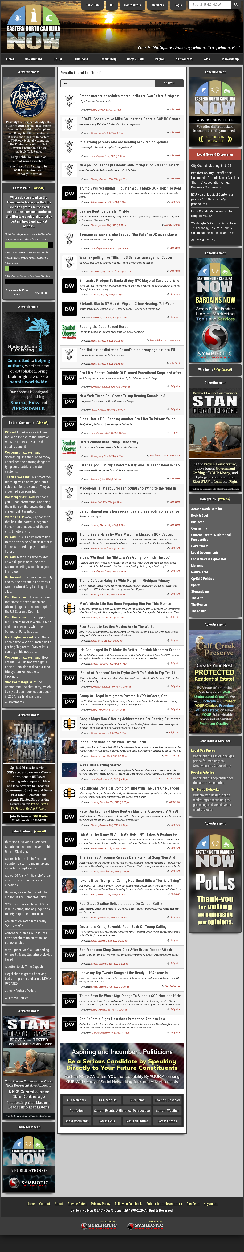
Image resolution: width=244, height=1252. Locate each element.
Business (81, 59)
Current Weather (167, 1111)
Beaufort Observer (167, 1100)
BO (112, 5)
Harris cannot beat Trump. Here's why (108, 442)
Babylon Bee (174, 617)
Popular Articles (202, 772)
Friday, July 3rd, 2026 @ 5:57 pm (106, 110)
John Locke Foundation (169, 778)
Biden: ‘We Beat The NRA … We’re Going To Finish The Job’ (124, 557)
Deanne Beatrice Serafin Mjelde (104, 211)
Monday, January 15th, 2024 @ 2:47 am (109, 733)
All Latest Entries (17, 998)
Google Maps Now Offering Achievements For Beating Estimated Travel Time (130, 721)
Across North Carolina (207, 509)
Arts (207, 59)
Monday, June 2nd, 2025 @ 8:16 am (107, 364)
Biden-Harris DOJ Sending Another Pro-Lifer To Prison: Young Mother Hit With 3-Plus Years (127, 421)
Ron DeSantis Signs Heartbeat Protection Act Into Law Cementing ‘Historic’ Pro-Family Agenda (122, 1021)
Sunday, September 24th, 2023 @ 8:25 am (109, 964)
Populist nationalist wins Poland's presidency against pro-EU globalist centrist (127, 351)
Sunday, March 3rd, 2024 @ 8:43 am (107, 617)
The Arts (197, 598)
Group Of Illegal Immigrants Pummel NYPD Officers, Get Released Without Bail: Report (123, 698)
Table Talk (92, 5)
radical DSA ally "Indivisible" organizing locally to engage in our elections (28, 880)
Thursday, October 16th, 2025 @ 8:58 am (109, 248)
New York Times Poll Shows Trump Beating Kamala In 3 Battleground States (122, 398)
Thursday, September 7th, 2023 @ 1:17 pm (110, 1033)
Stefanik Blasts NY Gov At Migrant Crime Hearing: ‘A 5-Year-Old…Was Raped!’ (126, 305)
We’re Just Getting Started (100, 765)
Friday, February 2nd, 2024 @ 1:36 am (108, 710)
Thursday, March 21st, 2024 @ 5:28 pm (108, 571)
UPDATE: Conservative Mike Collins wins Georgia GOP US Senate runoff (129, 121)
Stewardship (230, 59)
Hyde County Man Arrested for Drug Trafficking (212, 213)
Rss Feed (193, 1204)
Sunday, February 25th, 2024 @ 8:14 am (109, 664)
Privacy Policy (100, 1204)
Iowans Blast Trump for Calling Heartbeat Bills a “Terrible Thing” (130, 880)
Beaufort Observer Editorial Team (165, 340)
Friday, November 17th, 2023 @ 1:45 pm (109, 848)
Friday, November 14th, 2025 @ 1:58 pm (109, 202)
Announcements (172, 225)
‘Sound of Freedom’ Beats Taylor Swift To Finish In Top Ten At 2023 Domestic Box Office (127, 675)
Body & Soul (135, 59)
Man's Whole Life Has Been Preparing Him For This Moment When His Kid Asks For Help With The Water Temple (126, 605)
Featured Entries (137, 1121)
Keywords (210, 1204)
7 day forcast (222, 370)
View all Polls (41, 293)
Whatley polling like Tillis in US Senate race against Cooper (126, 257)
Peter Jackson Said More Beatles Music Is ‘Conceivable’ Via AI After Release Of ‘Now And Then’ (128, 813)
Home (10, 59)
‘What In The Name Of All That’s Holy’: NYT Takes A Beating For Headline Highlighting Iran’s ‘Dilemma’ (128, 836)
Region (160, 59)
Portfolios (76, 1111)
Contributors (132, 5)
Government (33, 59)
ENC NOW (175, 894)
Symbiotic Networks (205, 789)
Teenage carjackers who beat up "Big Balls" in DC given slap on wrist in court (129, 236)
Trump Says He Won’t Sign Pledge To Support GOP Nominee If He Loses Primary (130, 998)
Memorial (198, 566)
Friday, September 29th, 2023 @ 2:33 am (109, 940)
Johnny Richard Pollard (20, 991)
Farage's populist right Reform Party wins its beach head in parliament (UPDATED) (129, 467)
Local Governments (205, 553)
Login (178, 5)
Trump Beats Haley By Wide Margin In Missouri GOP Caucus (126, 534)
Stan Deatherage (172, 755)
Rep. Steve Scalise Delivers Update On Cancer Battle (120, 903)
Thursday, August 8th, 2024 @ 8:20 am (108, 433)
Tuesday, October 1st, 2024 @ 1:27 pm (108, 410)
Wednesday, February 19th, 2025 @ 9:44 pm (111, 387)
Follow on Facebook (128, 1204)
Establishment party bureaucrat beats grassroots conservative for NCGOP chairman (129, 513)
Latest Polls (107, 1121)
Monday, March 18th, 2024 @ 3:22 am (108, 594)
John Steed (175, 109)
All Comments (14, 702)
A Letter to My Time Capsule (24, 967)
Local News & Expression (209, 559)
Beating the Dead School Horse (103, 326)
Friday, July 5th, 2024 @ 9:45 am (106, 479)
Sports (196, 585)
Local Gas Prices (203, 750)
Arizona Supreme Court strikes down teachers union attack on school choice (26, 938)
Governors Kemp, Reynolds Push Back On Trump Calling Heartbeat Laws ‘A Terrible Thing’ (123, 928)
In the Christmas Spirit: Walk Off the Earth (112, 742)
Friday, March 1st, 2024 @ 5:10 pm (107, 640)
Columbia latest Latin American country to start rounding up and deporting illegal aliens (27, 863)
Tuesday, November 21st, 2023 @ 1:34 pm (109, 825)
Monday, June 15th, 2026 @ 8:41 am (107, 133)
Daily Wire (175, 201)
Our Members (76, 1100)
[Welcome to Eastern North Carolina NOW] (33, 27)
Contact (44, 1204)
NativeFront (184, 59)
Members (158, 5)
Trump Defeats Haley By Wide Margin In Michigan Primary (124, 580)
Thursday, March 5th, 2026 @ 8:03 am (108, 156)
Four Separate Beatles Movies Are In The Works (117, 626)
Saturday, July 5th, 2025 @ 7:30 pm (107, 294)
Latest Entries (167, 1121)
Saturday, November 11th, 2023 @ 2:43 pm (110, 871)
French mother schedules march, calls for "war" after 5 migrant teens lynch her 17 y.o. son (129, 98)
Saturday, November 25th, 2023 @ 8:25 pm (110, 802)
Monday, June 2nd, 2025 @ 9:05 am (107, 340)
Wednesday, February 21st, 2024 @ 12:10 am (111, 687)
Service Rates (77, 1204)
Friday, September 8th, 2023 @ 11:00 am (109, 1010)
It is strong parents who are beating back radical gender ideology (123, 144)
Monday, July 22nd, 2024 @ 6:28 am (107, 456)
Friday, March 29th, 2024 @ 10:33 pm (108, 548)
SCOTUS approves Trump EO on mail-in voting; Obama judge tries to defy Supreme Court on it (27, 909)
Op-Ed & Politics (202, 579)
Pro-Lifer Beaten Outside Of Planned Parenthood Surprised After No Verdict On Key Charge (130, 375)
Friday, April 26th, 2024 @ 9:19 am (107, 502)
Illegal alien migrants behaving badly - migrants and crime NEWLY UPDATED (28, 978)
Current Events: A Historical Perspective (122, 1111)
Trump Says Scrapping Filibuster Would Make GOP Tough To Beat (130, 188)
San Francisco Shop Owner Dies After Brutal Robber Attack (125, 949)
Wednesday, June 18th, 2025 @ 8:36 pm (109, 317)
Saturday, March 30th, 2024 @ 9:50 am (108, 525)
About (59, 1204)
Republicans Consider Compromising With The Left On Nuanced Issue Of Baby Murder (129, 790)
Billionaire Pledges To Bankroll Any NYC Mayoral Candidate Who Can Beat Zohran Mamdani (129, 282)
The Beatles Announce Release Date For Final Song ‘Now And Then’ (127, 859)
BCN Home (137, 1100)
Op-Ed (57, 59)
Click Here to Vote (17, 290)
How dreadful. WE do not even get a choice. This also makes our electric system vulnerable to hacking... (28, 666)
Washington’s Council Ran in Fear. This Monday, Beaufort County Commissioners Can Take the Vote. (215, 228)
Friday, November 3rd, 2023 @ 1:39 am (108, 894)
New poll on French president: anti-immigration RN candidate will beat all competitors (130, 167)
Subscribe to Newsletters (164, 1204)
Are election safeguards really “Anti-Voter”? (25, 923)
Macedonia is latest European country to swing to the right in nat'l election (127, 490)
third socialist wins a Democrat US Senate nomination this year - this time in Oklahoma (28, 846)
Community (108, 59)
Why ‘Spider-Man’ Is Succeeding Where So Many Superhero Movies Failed (28, 954)
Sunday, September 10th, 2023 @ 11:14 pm (110, 987)
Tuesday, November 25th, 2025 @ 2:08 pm (110, 179)
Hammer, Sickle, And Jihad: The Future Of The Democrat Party (26, 894)
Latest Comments (76, 1121)
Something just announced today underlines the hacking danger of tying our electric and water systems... (27, 461)
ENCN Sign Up (106, 1100)
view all (38, 188)
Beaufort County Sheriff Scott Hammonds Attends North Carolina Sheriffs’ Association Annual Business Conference (215, 180)
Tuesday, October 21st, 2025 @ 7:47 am (108, 225)
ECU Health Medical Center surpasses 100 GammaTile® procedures (212, 199)
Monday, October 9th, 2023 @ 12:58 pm (109, 917)
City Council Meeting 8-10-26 (211, 166)
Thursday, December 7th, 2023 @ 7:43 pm (109, 779)
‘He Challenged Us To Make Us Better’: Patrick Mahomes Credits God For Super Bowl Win (130, 651)
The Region (199, 604)
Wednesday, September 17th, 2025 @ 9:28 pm (111, 271)
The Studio (198, 611)
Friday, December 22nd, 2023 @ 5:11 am (109, 756)
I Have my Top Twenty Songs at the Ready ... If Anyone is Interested (123, 975)
